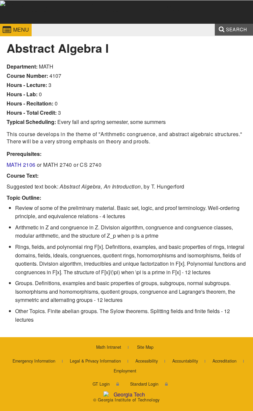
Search (236, 29)
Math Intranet (108, 347)
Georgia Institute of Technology (19, 24)
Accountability (185, 361)
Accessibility (146, 361)
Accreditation (224, 361)
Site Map (145, 347)
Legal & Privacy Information (95, 361)
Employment (125, 371)
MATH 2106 (21, 164)
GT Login (101, 384)
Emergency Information (34, 361)
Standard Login (144, 384)
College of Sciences (90, 24)
